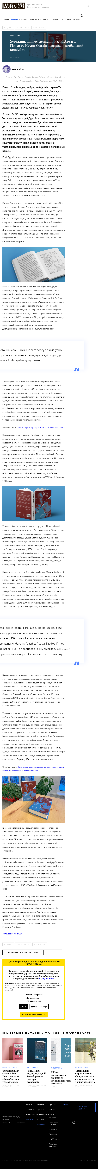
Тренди (55, 19)
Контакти (53, 1129)
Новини (6, 19)
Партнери (53, 1134)
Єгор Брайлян (18, 69)
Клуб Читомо (54, 1139)
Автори (52, 1109)
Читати (14, 19)
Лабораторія (23, 28)
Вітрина (76, 19)
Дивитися (23, 19)
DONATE (64, 1104)
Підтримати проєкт (33, 1014)
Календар (41, 1124)
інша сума (44, 1007)
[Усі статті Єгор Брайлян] (6, 69)
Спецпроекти (65, 19)
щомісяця (34, 998)
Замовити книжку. (12, 933)
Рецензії (8, 28)
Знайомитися (35, 19)
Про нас (52, 1104)
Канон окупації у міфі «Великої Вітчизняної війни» (41, 427)
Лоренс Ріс (38, 28)
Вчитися (46, 19)
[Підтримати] (81, 16)
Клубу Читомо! (46, 978)
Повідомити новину (83, 1107)
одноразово (35, 1001)
